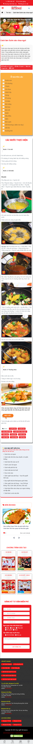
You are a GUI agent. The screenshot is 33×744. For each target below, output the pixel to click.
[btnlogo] (16, 8)
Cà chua (8, 89)
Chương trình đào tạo (11, 4)
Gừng (7, 95)
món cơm (22, 434)
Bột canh (8, 122)
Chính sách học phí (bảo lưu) (9, 675)
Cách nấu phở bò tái (10, 467)
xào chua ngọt (7, 431)
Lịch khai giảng (22, 1)
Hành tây (8, 92)
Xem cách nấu (24, 533)
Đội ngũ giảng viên (18, 664)
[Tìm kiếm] (29, 9)
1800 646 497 (11, 1)
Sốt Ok (7, 128)
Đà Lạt (19, 635)
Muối (6, 113)
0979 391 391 (8, 697)
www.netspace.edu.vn (8, 732)
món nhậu (14, 437)
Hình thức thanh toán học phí (9, 679)
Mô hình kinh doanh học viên (9, 671)
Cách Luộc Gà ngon (10, 465)
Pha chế (20, 628)
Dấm (6, 119)
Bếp (8, 628)
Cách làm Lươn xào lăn (11, 493)
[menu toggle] (3, 8)
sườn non (22, 429)
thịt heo (22, 437)
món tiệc (5, 437)
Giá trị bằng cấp (15, 668)
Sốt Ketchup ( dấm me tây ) (14, 125)
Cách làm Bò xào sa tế (11, 462)
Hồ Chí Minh (10, 635)
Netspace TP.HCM (7, 721)
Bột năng (8, 104)
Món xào (5, 434)
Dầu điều (8, 116)
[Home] (2, 12)
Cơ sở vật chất (6, 668)
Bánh (13, 628)
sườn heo (13, 429)
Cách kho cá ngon (10, 454)
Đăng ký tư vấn (24, 4)
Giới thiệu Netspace (7, 664)
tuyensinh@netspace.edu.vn (22, 732)
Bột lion (7, 107)
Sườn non (8, 80)
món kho (13, 434)
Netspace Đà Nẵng (7, 724)
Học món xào (8, 473)
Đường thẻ (9, 131)
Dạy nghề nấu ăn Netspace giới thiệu (16, 481)
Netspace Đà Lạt (17, 724)
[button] (14, 538)
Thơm (7, 86)
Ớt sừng (8, 98)
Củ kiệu (7, 101)
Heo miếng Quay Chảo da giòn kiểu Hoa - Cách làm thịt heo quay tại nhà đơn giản (16, 527)
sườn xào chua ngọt (20, 431)
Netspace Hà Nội (17, 721)
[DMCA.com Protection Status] (16, 737)
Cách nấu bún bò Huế (11, 470)
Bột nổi (7, 110)
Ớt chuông (8, 83)
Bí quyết (9, 630)
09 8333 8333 (8, 688)
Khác (16, 630)
